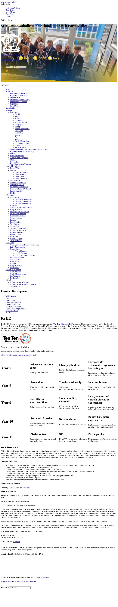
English (17, 114)
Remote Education (17, 156)
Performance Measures (18, 102)
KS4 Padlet (14, 162)
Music (17, 139)
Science (17, 118)
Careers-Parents (20, 174)
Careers (13, 170)
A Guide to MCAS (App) (19, 282)
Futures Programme (17, 257)
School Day (14, 226)
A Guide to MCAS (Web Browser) (23, 284)
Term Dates (10, 14)
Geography (19, 125)
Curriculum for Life (22, 143)
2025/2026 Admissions (23, 199)
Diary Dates (10, 10)
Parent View (14, 106)
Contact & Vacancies (13, 270)
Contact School (15, 272)
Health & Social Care (22, 145)
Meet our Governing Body (20, 100)
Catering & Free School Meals (21, 207)
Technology (19, 133)
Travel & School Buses (18, 228)
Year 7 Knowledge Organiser (20, 164)
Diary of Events (16, 210)
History (17, 127)
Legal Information (42, 577)
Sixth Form (10, 243)
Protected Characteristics (19, 187)
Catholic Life (10, 108)
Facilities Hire (15, 278)
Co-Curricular (15, 181)
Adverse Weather (16, 232)
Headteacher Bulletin (17, 216)
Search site (5, 587)
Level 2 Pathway (21, 253)
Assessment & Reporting (19, 158)
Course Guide (15, 249)
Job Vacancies (15, 276)
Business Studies (21, 122)
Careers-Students (21, 178)
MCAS (8, 280)
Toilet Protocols (16, 241)
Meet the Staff (15, 98)
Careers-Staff (19, 176)
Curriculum (14, 112)
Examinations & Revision (19, 212)
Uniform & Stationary (18, 230)
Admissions (14, 197)
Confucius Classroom (18, 183)
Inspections (14, 104)
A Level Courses (21, 251)
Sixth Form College (13, 8)
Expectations (14, 261)
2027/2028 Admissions (23, 203)
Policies (8, 16)
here (28, 488)
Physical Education (22, 141)
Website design (6, 581)
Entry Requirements (17, 247)
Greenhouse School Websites (25, 581)
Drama (17, 135)
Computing (19, 120)
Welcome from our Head (19, 93)
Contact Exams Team (18, 274)
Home (8, 89)
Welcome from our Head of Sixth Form (24, 245)
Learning (9, 110)
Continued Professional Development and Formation (29, 149)
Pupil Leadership (16, 191)
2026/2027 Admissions (23, 201)
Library (13, 154)
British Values (15, 168)
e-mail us (16, 542)
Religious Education (22, 129)
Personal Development (14, 166)
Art (16, 137)
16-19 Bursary (15, 259)
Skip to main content (8, 2)
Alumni (13, 263)
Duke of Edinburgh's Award (20, 189)
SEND (12, 160)
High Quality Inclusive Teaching (22, 151)
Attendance (14, 205)
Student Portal (15, 286)
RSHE (12, 193)
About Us (9, 91)
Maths (17, 116)
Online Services (16, 218)
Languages (19, 131)
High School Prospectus (19, 95)
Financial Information (18, 214)
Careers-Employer (21, 172)
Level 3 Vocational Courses (25, 255)
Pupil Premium (15, 222)
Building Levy (15, 234)
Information (10, 195)
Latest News (10, 12)
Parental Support (16, 239)
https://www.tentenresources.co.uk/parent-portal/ (18, 355)
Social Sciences (20, 147)
